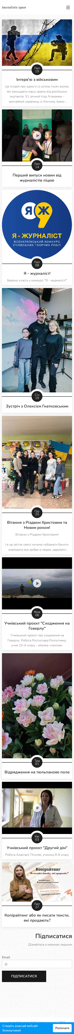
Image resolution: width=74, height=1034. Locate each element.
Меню (68, 7)
